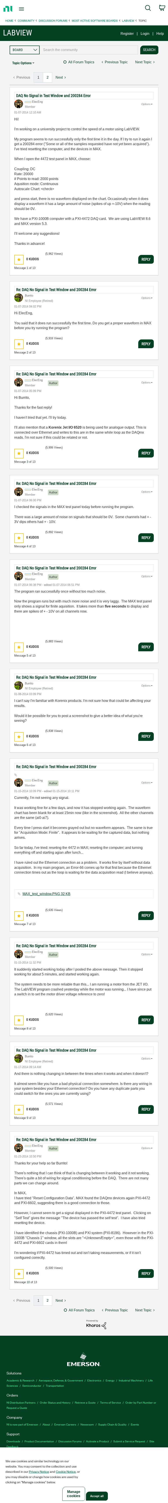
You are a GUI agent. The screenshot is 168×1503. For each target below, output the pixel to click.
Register (127, 33)
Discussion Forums (53, 20)
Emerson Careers (65, 1424)
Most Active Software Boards (95, 20)
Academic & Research (20, 1380)
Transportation (55, 1385)
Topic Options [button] (22, 63)
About (46, 1424)
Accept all (97, 1496)
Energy (110, 1380)
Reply (146, 259)
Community (26, 20)
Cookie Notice (66, 1471)
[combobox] (89, 50)
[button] (18, 259)
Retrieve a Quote (85, 1402)
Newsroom (87, 1424)
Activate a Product (97, 1441)
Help (160, 33)
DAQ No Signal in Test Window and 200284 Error (53, 95)
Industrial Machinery (131, 1380)
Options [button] (145, 104)
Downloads (13, 1441)
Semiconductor (31, 1385)
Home (9, 20)
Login (145, 33)
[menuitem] (148, 9)
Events (135, 1424)
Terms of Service (110, 1402)
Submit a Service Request (129, 1441)
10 (28, 1282)
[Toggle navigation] (26, 9)
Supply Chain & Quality (112, 1424)
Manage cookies (73, 1494)
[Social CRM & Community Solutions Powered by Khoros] (96, 1324)
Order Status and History (55, 1402)
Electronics (94, 1380)
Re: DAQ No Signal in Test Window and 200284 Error (56, 289)
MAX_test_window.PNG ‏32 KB (46, 894)
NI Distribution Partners (21, 1402)
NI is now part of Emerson (22, 1424)
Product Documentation (39, 1441)
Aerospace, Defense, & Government (61, 1380)
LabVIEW (128, 20)
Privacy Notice (39, 1471)
